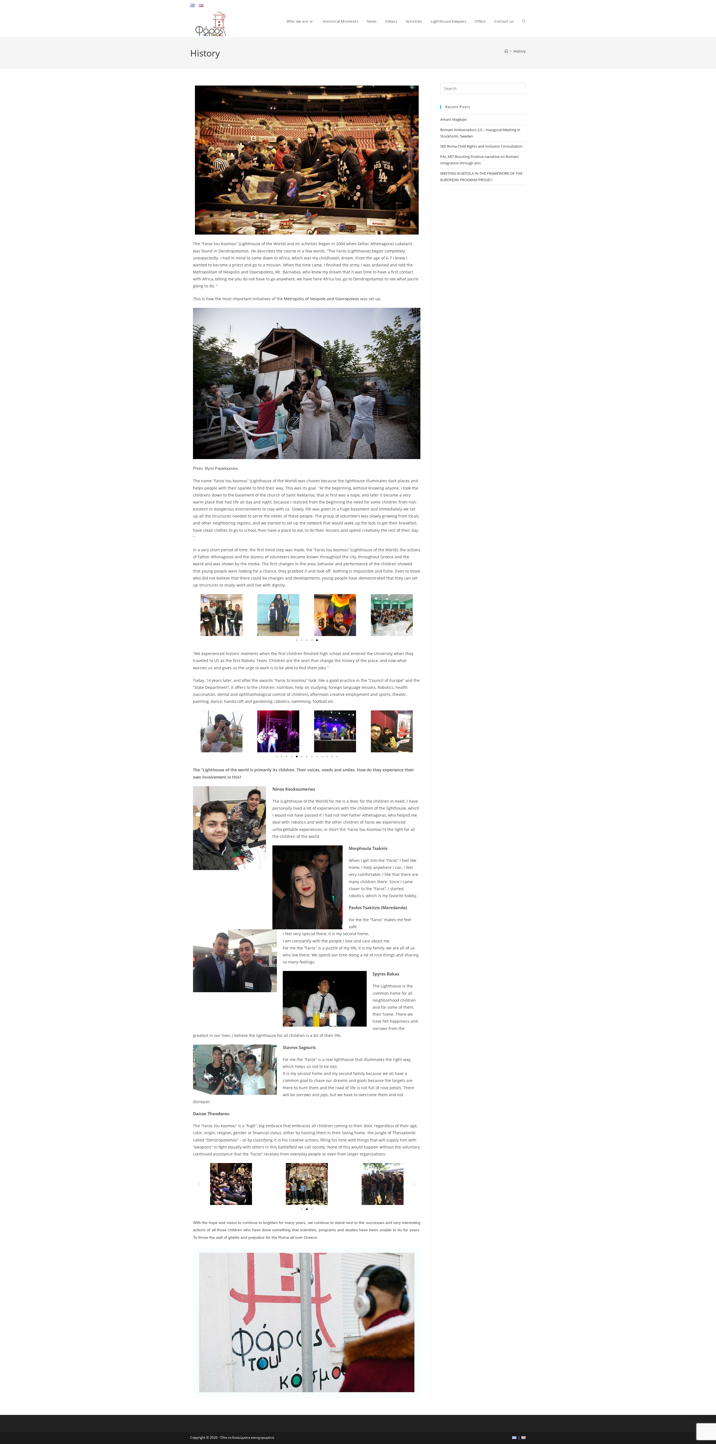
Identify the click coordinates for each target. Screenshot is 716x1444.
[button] (199, 615)
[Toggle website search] (524, 21)
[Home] (506, 51)
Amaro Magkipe (453, 119)
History (520, 51)
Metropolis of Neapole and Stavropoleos (322, 298)
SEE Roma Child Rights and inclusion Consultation (481, 146)
